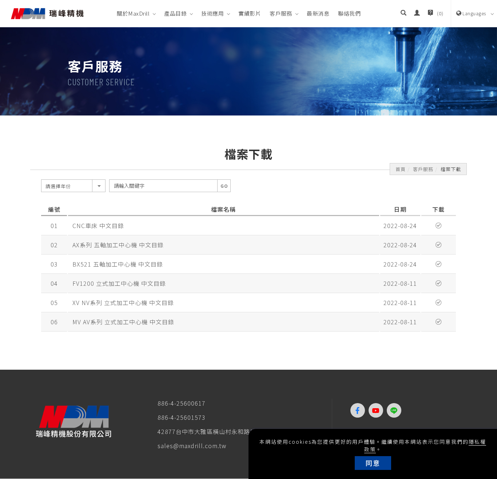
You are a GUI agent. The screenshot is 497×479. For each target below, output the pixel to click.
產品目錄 (175, 13)
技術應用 (212, 13)
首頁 (400, 169)
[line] (396, 410)
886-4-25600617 (182, 403)
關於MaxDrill (133, 13)
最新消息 (318, 13)
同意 (373, 462)
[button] (403, 13)
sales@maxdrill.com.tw (192, 445)
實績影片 (249, 13)
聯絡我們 (349, 13)
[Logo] (47, 12)
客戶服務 (281, 13)
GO (224, 186)
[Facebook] (359, 410)
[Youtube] (378, 410)
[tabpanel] (248, 71)
